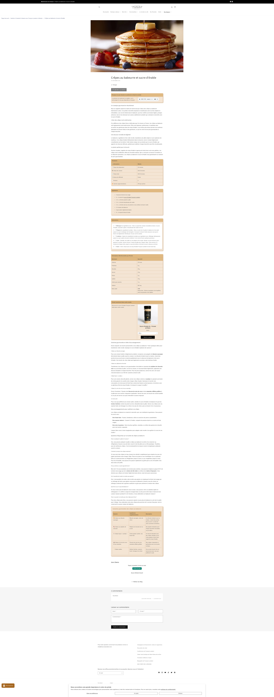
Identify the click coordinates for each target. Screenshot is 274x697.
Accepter (136, 693)
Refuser (180, 693)
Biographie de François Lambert (145, 660)
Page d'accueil (5, 18)
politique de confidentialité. (168, 689)
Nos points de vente (142, 648)
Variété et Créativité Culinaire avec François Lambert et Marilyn (26, 18)
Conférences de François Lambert (145, 651)
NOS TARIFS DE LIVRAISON (144, 664)
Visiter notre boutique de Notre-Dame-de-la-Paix (149, 654)
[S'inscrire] (121, 673)
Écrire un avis (137, 568)
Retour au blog (137, 581)
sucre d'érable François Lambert (132, 197)
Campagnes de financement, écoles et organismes (149, 644)
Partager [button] (115, 84)
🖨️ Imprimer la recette (119, 89)
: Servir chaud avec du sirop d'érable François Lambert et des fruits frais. (136, 246)
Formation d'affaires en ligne (144, 657)
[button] (99, 7)
